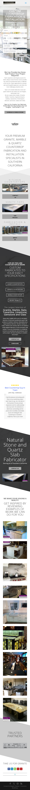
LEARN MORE (15, 343)
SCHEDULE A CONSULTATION (15, 112)
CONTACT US (15, 196)
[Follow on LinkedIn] (12, 769)
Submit (22, 55)
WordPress (15, 788)
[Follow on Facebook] (9, 769)
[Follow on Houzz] (15, 769)
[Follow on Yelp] (18, 769)
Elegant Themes (14, 786)
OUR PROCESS (15, 216)
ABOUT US (15, 238)
